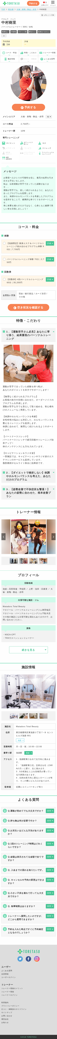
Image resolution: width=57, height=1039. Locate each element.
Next (53, 536)
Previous (3, 536)
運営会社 (5, 1019)
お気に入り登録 (49, 15)
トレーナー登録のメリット (12, 988)
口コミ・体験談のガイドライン (14, 1009)
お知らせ (5, 1022)
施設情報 (11, 59)
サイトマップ (6, 1012)
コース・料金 (11, 53)
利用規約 (5, 1003)
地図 (19, 740)
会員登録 (5, 974)
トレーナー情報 (49, 53)
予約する (33, 3)
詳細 (49, 243)
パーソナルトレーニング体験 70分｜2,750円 (25, 260)
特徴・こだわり (30, 53)
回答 (49, 811)
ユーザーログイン (8, 977)
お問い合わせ (6, 1016)
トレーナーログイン (9, 995)
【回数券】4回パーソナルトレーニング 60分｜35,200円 (25, 280)
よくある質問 (49, 59)
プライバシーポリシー (10, 1006)
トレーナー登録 (7, 992)
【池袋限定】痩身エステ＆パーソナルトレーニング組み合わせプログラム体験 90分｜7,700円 (25, 246)
